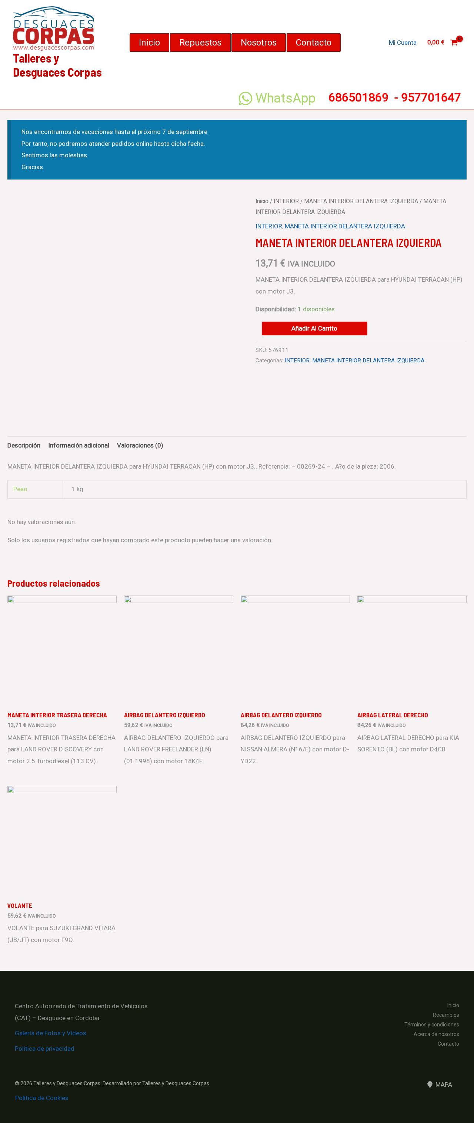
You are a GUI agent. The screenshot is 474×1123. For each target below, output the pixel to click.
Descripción (23, 445)
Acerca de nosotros (436, 1034)
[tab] (23, 445)
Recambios (446, 1015)
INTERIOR (286, 201)
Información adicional (78, 445)
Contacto (448, 1044)
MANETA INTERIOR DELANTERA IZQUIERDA (361, 201)
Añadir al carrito (314, 328)
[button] (149, 42)
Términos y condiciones (431, 1025)
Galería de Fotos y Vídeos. (51, 1033)
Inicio (262, 201)
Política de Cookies (42, 1098)
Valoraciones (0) (140, 445)
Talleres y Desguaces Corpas (57, 65)
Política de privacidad (44, 1048)
